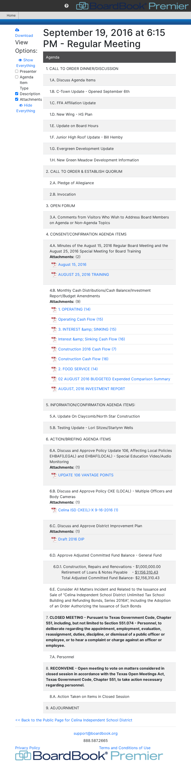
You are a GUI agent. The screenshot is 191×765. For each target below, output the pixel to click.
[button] (66, 5)
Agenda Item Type (26, 82)
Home (11, 15)
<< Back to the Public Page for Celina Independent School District (73, 720)
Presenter (28, 71)
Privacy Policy (27, 747)
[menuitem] (66, 6)
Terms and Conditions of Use (124, 747)
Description (30, 93)
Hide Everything (25, 108)
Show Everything (25, 63)
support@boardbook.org (96, 733)
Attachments (31, 99)
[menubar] (95, 6)
